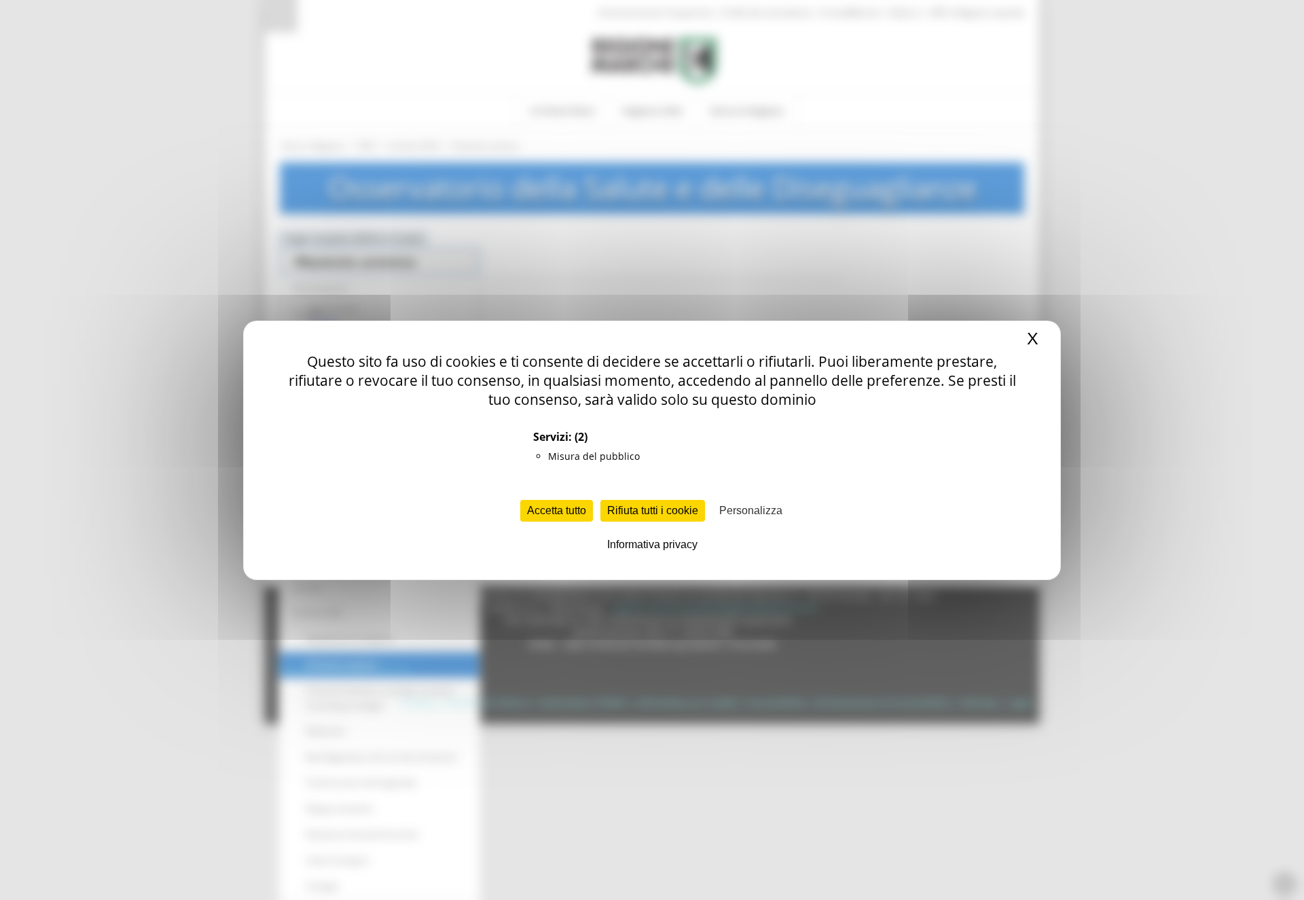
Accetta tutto (556, 510)
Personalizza (750, 510)
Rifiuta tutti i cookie (652, 510)
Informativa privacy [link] (652, 544)
